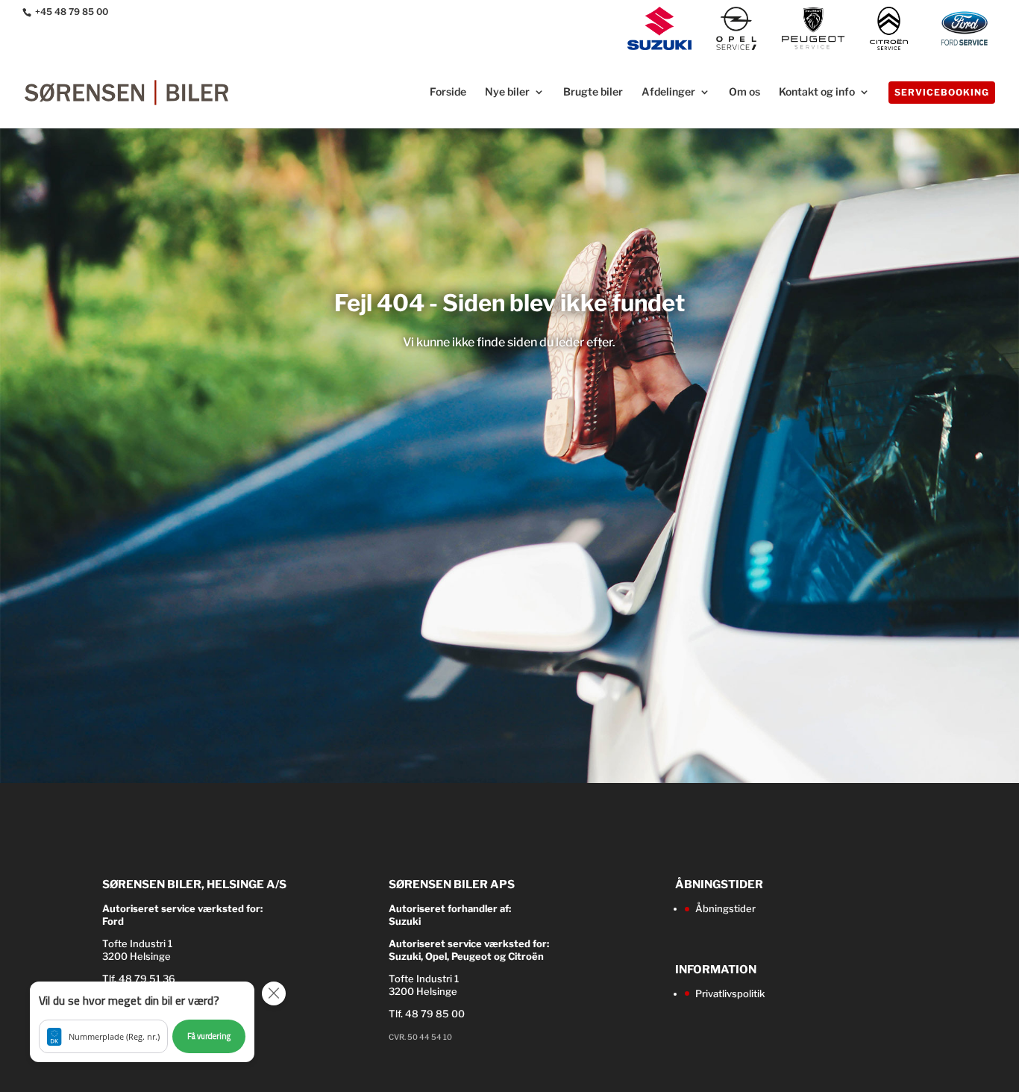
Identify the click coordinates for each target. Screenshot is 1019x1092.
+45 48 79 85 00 (71, 11)
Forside (448, 92)
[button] (142, 1022)
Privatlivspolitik (730, 993)
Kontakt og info (817, 92)
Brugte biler (593, 92)
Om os (744, 92)
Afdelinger (668, 92)
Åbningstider (725, 908)
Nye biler (507, 92)
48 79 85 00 (435, 1014)
